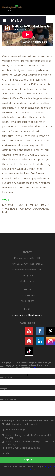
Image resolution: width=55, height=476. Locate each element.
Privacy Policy (49, 466)
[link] (27, 315)
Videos (5, 200)
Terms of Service (27, 469)
